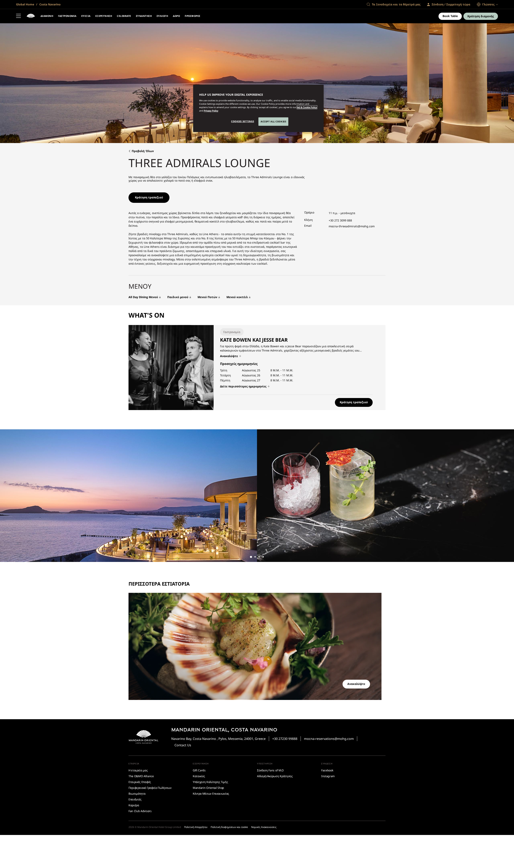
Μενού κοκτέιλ (237, 297)
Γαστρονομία (67, 16)
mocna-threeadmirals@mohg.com (352, 226)
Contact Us (182, 745)
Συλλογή (162, 16)
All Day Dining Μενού (143, 297)
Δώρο (176, 16)
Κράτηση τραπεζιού (149, 197)
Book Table (450, 16)
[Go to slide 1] (251, 557)
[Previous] (8, 496)
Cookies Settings (242, 121)
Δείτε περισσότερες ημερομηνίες (243, 386)
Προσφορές (192, 16)
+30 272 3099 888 (340, 220)
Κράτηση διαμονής (480, 16)
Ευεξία (86, 16)
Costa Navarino (50, 4)
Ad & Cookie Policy (307, 107)
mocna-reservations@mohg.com (329, 738)
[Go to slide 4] (263, 557)
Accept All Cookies (273, 121)
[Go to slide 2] (255, 557)
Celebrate (124, 16)
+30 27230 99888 (284, 738)
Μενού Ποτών (207, 297)
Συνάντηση (144, 16)
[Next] (506, 496)
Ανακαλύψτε (229, 356)
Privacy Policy (211, 110)
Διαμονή (47, 16)
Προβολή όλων (143, 151)
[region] (258, 108)
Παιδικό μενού (177, 297)
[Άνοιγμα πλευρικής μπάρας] (18, 16)
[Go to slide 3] (259, 557)
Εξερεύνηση (103, 16)
